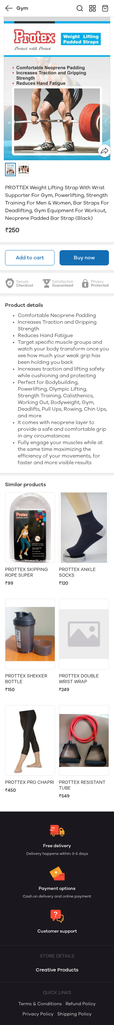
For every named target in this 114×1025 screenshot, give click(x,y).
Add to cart (30, 258)
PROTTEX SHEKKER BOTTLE (26, 678)
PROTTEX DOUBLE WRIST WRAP (79, 678)
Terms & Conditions (40, 1004)
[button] (10, 169)
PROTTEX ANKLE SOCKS (77, 572)
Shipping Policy (74, 1014)
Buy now (84, 258)
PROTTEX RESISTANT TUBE (82, 785)
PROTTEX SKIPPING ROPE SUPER (26, 572)
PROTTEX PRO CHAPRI (29, 782)
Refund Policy (81, 1004)
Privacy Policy (38, 1014)
